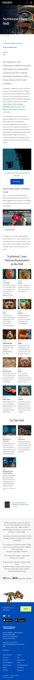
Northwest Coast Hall (15, 21)
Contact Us (5, 657)
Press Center (20, 670)
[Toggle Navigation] (31, 2)
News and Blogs (21, 660)
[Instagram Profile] (8, 616)
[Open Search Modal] (27, 2)
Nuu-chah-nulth (19, 107)
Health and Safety (7, 665)
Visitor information (7, 662)
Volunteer (5, 670)
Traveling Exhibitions (22, 665)
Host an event (20, 667)
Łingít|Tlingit (12, 109)
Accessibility (6, 660)
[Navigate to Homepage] (7, 2)
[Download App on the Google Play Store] (20, 620)
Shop (18, 657)
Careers (5, 667)
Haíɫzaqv (20, 104)
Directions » (6, 650)
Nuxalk (5, 109)
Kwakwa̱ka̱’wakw (8, 107)
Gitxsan (9, 104)
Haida (15, 104)
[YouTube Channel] (4, 616)
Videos (18, 662)
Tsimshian (22, 109)
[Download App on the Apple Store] (8, 620)
